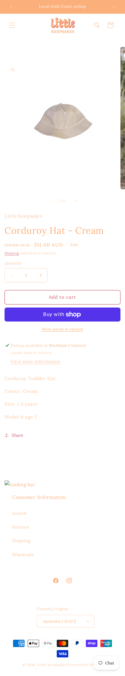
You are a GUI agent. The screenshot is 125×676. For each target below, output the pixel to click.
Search (19, 513)
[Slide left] (49, 200)
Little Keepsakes (52, 665)
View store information (35, 361)
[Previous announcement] (11, 6)
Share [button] (18, 435)
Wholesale (23, 554)
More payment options (62, 329)
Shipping (12, 253)
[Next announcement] (113, 6)
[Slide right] (76, 200)
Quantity (13, 263)
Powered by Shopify (85, 665)
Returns (20, 527)
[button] (12, 25)
